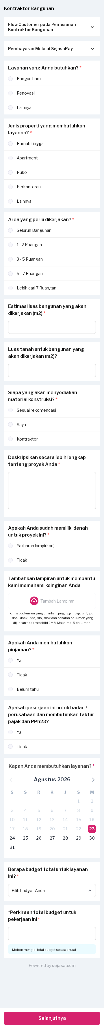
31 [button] (12, 847)
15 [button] (78, 819)
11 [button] (25, 819)
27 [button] (52, 838)
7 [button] (65, 810)
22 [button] (78, 828)
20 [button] (52, 828)
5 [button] (39, 810)
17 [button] (12, 828)
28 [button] (65, 838)
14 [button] (65, 819)
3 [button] (12, 810)
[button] (52, 601)
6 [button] (52, 810)
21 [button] (65, 828)
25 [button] (25, 838)
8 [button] (78, 810)
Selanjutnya (52, 1018)
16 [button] (91, 819)
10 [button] (12, 819)
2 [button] (92, 801)
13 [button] (52, 819)
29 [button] (78, 838)
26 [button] (39, 838)
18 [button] (25, 828)
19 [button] (38, 828)
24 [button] (12, 838)
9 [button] (92, 810)
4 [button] (25, 810)
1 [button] (78, 801)
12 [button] (38, 819)
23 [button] (92, 828)
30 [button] (92, 838)
